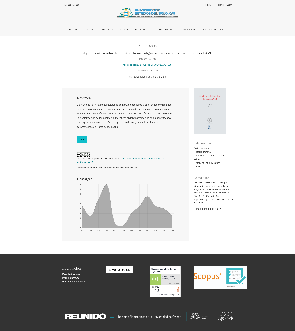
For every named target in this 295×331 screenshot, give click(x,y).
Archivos (107, 29)
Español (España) (73, 5)
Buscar (208, 5)
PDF (82, 139)
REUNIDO (73, 29)
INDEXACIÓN (188, 29)
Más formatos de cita (207, 209)
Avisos (124, 29)
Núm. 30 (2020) (148, 45)
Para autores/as (70, 278)
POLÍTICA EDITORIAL (214, 29)
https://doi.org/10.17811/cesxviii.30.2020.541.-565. (147, 65)
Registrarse (219, 5)
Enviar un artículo (119, 269)
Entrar (229, 5)
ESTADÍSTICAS (165, 29)
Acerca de (141, 29)
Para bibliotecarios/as (74, 281)
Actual (90, 29)
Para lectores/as (71, 274)
